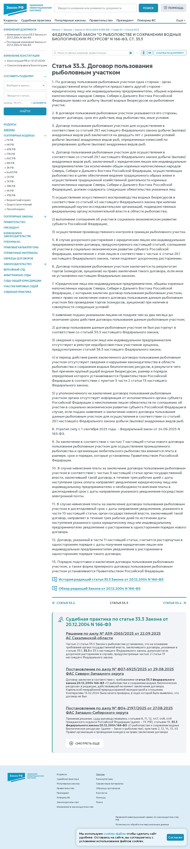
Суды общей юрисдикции (22, 280)
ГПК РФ (11, 154)
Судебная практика (36, 20)
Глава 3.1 (117, 29)
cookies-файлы (115, 833)
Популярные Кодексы (19, 135)
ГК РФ (10, 140)
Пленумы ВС (146, 20)
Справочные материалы (21, 253)
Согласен (175, 837)
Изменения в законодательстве (17, 235)
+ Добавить (38, 102)
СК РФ (10, 177)
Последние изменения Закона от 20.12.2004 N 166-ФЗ (26, 44)
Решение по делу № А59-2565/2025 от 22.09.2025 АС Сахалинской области (113, 635)
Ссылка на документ (170, 52)
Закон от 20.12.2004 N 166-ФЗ (92, 29)
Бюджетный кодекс (19, 200)
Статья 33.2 (66, 603)
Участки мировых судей (21, 286)
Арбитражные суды (17, 275)
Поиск (148, 8)
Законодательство (18, 264)
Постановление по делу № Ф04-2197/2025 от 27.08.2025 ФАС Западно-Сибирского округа (119, 710)
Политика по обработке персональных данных (142, 824)
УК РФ (10, 190)
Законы (9, 130)
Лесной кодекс (16, 209)
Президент (125, 20)
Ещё (179, 20)
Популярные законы (70, 20)
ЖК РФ (10, 163)
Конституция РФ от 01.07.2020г (26, 60)
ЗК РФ (10, 167)
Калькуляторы (104, 779)
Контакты (101, 792)
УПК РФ (11, 195)
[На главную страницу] (28, 10)
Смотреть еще (87, 743)
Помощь (176, 8)
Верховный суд (14, 269)
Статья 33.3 (132, 29)
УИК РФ (11, 186)
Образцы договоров (18, 258)
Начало (56, 29)
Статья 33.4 (172, 603)
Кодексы (10, 20)
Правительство (101, 20)
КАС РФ (11, 158)
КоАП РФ (12, 172)
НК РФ (10, 144)
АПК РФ (11, 149)
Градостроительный (19, 204)
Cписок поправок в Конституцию (27, 65)
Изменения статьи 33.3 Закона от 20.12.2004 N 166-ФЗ (27, 36)
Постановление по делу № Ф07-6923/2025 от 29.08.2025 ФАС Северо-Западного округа (120, 671)
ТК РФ (10, 181)
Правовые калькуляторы (21, 247)
